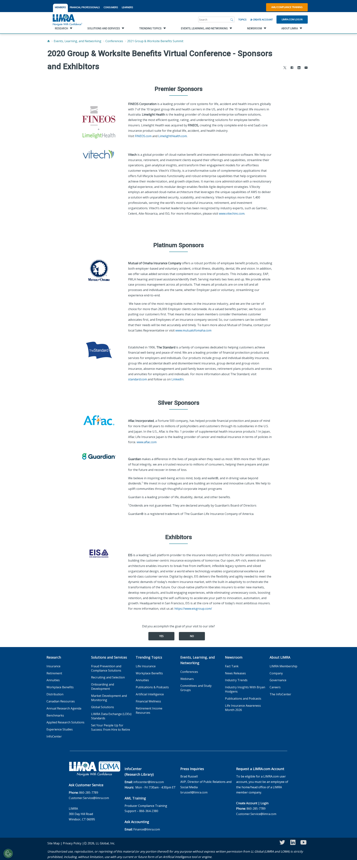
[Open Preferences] (8, 853)
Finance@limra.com (146, 829)
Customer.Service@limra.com (89, 798)
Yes (161, 636)
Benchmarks (55, 715)
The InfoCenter (280, 694)
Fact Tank (232, 666)
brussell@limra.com (194, 792)
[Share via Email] (306, 68)
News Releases (235, 673)
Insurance (53, 666)
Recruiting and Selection (108, 677)
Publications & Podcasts (152, 687)
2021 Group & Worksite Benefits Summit (155, 41)
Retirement (54, 673)
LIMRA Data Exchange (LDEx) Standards (111, 716)
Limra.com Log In (292, 19)
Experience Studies (59, 729)
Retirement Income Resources (149, 710)
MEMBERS (60, 7)
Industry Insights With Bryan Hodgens (245, 689)
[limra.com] (67, 19)
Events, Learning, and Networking (77, 41)
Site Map (53, 843)
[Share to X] (284, 68)
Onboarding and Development (102, 686)
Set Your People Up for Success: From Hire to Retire (110, 727)
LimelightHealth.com (172, 136)
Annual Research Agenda (63, 708)
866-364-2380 (148, 811)
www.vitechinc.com (232, 213)
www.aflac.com (147, 442)
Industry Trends (236, 680)
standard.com (137, 379)
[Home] (48, 41)
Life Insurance (146, 666)
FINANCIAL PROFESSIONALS (85, 7)
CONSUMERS (111, 7)
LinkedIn (177, 379)
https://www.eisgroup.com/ (193, 609)
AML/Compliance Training (287, 7)
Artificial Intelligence (150, 694)
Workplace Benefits (60, 687)
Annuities (53, 680)
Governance (278, 680)
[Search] (232, 19)
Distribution (54, 694)
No (192, 636)
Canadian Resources (60, 701)
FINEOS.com (143, 136)
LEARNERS (127, 7)
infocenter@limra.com (148, 782)
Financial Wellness (148, 701)
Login (264, 803)
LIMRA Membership (283, 666)
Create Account (262, 19)
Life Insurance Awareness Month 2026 (243, 708)
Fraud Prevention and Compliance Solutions (106, 668)
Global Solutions (102, 707)
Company (276, 673)
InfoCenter (54, 736)
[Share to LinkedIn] (299, 68)
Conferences (114, 41)
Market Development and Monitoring (109, 698)
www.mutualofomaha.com (193, 330)
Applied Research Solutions (65, 722)
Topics (242, 19)
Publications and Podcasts (243, 698)
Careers (275, 687)
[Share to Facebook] (291, 68)
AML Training (135, 798)
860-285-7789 (88, 793)
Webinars (187, 679)
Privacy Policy (72, 843)
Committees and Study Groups (196, 688)
